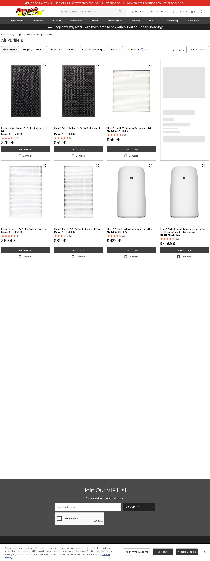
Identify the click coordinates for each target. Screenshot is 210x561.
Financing (172, 20)
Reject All (163, 551)
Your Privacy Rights (137, 551)
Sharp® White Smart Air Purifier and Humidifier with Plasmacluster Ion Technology (182, 230)
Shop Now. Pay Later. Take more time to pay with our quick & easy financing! (108, 27)
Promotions (76, 20)
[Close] (204, 551)
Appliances (17, 20)
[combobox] (34, 49)
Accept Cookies (187, 551)
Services (135, 20)
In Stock (56, 20)
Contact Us (192, 20)
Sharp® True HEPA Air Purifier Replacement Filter (130, 128)
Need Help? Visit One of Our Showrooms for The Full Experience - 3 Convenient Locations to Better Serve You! (108, 3)
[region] (105, 552)
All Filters (12, 49)
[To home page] (29, 12)
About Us (154, 20)
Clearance (37, 20)
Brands (94, 20)
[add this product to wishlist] (45, 65)
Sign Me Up (132, 507)
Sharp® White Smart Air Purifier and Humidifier (129, 229)
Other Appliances (42, 34)
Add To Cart (26, 149)
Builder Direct (114, 20)
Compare (28, 155)
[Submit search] (120, 12)
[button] (133, 12)
